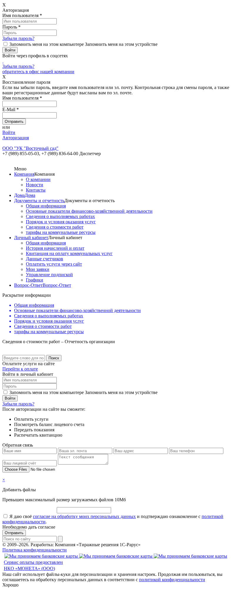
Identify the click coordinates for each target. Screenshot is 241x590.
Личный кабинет (31, 237)
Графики (34, 279)
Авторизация (15, 137)
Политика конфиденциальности (34, 549)
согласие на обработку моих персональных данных (84, 516)
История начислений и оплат (55, 248)
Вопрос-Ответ (28, 285)
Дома (19, 195)
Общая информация (46, 205)
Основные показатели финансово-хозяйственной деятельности (89, 211)
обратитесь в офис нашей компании (38, 71)
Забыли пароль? (18, 38)
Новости (34, 184)
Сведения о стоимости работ (54, 226)
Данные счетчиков (44, 258)
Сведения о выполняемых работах (60, 216)
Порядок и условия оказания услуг (61, 221)
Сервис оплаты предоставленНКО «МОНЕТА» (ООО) (33, 565)
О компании (38, 179)
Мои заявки (37, 269)
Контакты (36, 189)
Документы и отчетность (39, 200)
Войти (8, 132)
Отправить (14, 533)
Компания (24, 174)
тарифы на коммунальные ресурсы (61, 232)
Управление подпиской (49, 274)
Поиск (53, 358)
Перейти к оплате (20, 368)
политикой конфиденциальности (172, 579)
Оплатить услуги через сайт (54, 264)
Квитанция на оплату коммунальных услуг (69, 253)
